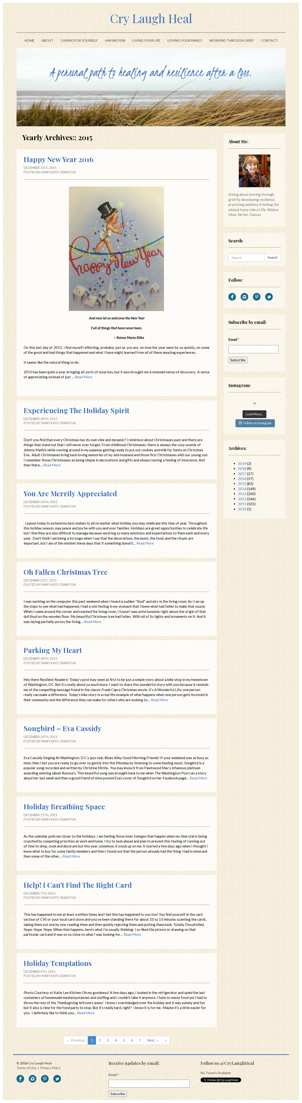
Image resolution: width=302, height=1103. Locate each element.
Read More (83, 377)
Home (29, 40)
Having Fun (115, 40)
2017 (242, 474)
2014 (242, 489)
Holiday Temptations (58, 963)
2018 (242, 468)
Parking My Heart (53, 650)
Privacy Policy (50, 1068)
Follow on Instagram (257, 423)
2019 (242, 463)
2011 (242, 504)
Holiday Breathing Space (64, 806)
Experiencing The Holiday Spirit (76, 410)
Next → (153, 1040)
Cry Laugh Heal (151, 18)
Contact (269, 40)
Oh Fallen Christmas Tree (66, 572)
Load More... (254, 414)
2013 (242, 494)
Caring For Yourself (79, 40)
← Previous (76, 1040)
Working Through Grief (231, 40)
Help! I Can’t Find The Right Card (78, 885)
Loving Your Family (185, 40)
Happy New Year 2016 (58, 159)
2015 (242, 483)
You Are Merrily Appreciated (70, 493)
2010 (242, 509)
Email (233, 339)
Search (273, 257)
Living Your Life (146, 40)
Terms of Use (26, 1068)
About (48, 40)
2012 (242, 499)
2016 (242, 478)
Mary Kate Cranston (59, 172)
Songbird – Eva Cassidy (62, 728)
